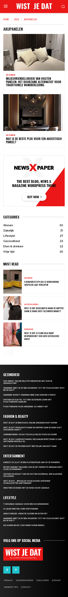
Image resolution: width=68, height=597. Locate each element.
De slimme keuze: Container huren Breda (23, 525)
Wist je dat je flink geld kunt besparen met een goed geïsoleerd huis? (41, 336)
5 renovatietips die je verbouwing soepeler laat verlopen (41, 283)
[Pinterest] (15, 570)
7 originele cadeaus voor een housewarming (26, 504)
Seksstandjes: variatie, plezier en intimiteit (25, 514)
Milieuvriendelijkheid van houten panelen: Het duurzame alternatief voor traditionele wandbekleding (33, 81)
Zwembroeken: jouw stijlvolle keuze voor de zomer (30, 434)
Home (6, 19)
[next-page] (11, 353)
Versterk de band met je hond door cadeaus (26, 488)
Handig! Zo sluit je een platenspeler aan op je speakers (31, 462)
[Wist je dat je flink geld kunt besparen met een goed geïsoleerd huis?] (12, 334)
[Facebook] (7, 570)
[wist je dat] (34, 6)
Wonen (10, 75)
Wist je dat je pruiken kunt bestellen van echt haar (30, 446)
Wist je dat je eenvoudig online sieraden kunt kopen (30, 423)
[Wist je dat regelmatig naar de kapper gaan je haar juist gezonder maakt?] (12, 308)
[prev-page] (5, 353)
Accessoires (31, 304)
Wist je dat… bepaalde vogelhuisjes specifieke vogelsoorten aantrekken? (26, 482)
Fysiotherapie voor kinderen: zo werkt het (25, 407)
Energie (28, 329)
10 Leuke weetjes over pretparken (20, 509)
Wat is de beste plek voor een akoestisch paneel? (34, 140)
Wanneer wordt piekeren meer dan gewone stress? (29, 395)
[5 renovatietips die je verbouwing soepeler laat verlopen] (12, 282)
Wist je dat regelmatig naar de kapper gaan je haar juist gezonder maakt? (44, 309)
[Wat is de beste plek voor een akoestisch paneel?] (34, 112)
